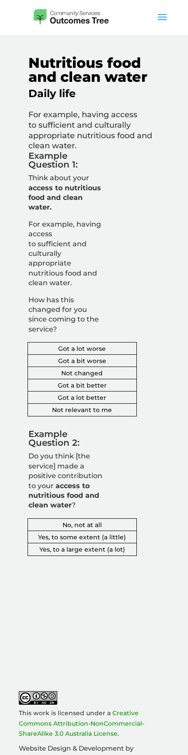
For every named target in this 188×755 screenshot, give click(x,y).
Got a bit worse (82, 361)
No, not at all (82, 525)
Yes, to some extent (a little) (82, 537)
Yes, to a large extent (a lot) (82, 549)
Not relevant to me (82, 410)
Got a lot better (82, 398)
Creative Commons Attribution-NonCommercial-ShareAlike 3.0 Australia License (81, 723)
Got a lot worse (82, 349)
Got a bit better (82, 385)
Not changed (82, 373)
